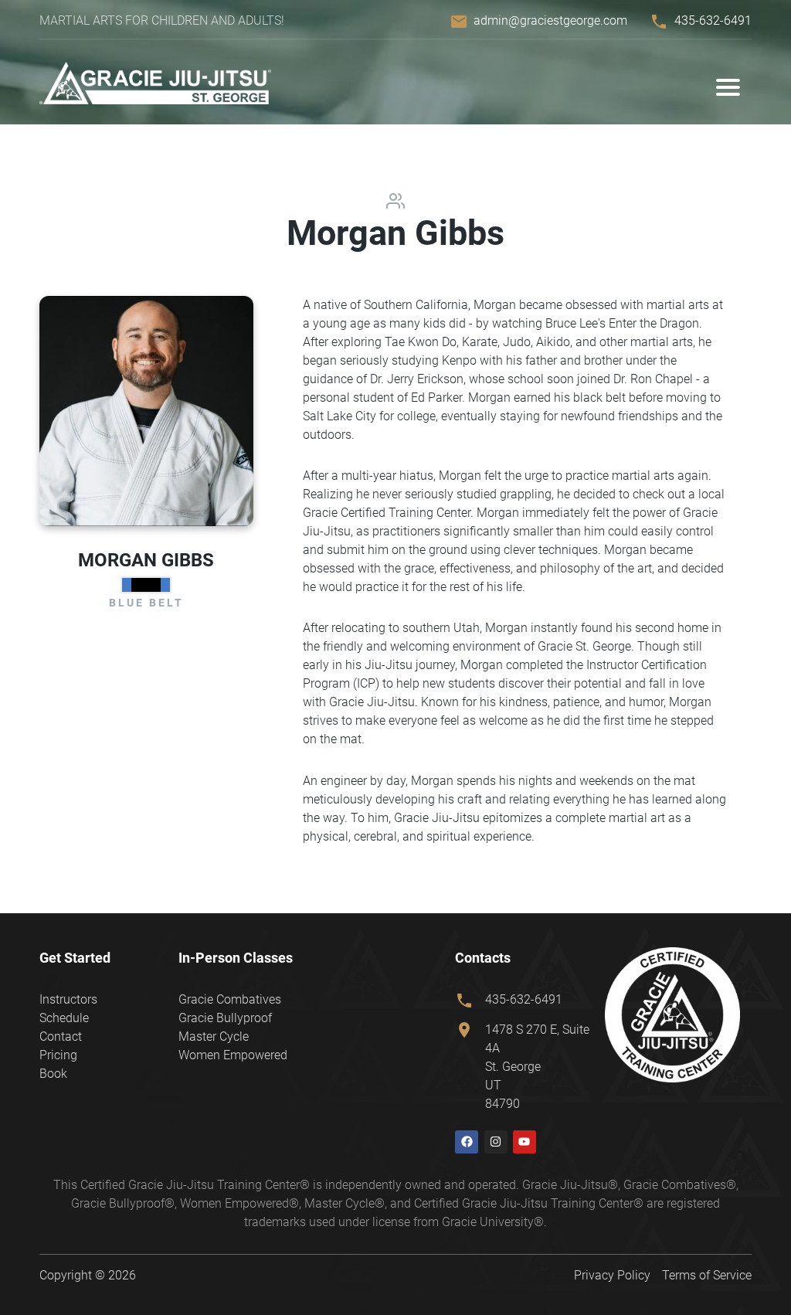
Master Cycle (213, 1036)
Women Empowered (232, 1055)
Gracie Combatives (229, 999)
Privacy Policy (612, 1275)
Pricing (58, 1055)
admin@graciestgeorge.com (550, 20)
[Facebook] (466, 1142)
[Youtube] (524, 1142)
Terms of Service (707, 1275)
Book (53, 1073)
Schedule (64, 1018)
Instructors (68, 999)
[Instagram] (496, 1142)
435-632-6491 (713, 20)
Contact (60, 1036)
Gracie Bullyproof (225, 1018)
